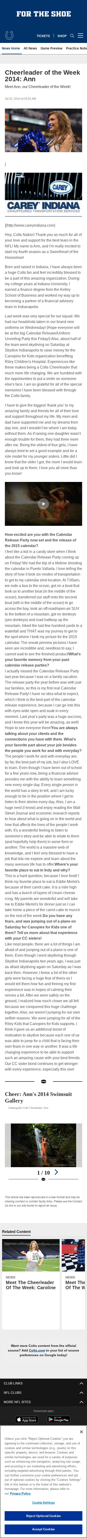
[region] (43, 1484)
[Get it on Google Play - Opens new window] (58, 1427)
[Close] (81, 1436)
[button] (43, 503)
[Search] (72, 35)
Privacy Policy (56, 1493)
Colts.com (37, 1356)
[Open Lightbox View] (43, 1158)
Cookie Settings (43, 1502)
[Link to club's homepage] (9, 33)
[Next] (56, 1177)
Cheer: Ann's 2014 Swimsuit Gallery (42, 1103)
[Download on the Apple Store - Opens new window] (27, 1425)
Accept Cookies (43, 1529)
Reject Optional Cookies (43, 1516)
